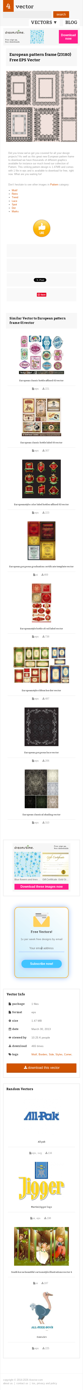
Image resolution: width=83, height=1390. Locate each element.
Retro (15, 193)
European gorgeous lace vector (41, 752)
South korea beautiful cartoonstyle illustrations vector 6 (41, 1272)
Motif (14, 190)
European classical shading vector (42, 814)
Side (51, 1054)
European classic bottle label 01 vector (41, 442)
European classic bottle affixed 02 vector (41, 380)
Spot (14, 204)
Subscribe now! (41, 963)
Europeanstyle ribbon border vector (41, 690)
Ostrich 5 (42, 1337)
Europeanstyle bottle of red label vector (41, 628)
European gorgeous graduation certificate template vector (41, 566)
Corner (67, 1054)
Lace (14, 201)
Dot (14, 207)
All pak (41, 1142)
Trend (15, 197)
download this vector (44, 1068)
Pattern (54, 184)
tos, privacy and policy (44, 1383)
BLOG (71, 22)
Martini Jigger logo (41, 1207)
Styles (59, 1054)
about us (8, 1383)
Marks (15, 211)
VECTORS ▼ (44, 22)
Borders (43, 1054)
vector (24, 6)
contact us (22, 1383)
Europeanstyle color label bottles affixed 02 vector (41, 504)
